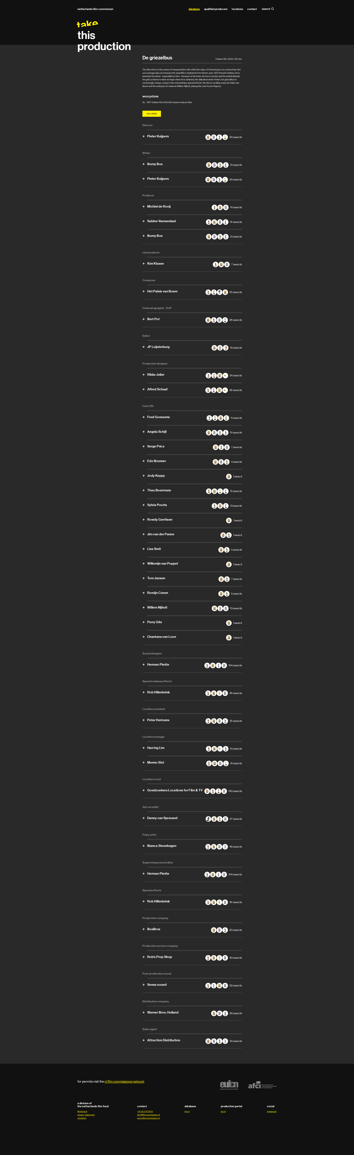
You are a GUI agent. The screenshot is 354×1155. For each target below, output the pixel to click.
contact (252, 9)
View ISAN (152, 113)
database (194, 9)
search (266, 9)
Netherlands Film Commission (95, 9)
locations (237, 9)
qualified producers (216, 9)
